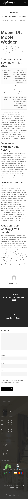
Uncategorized (14, 12)
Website (3, 371)
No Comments (22, 20)
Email (3, 363)
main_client (6, 20)
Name (3, 355)
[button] (25, 3)
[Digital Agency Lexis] (6, 493)
